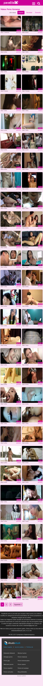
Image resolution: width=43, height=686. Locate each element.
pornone (40, 32)
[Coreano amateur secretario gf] (32, 395)
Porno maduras (22, 657)
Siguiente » (18, 604)
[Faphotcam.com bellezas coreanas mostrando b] (10, 512)
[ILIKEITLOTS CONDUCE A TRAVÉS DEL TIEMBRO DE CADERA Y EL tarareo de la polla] (32, 82)
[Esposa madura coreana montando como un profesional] (32, 297)
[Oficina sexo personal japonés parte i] (10, 277)
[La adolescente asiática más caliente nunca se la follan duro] (10, 219)
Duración (38, 12)
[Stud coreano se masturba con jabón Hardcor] (10, 180)
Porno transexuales (24, 660)
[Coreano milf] (32, 375)
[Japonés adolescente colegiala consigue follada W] (10, 199)
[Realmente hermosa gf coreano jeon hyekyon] (32, 551)
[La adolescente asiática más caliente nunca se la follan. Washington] (32, 356)
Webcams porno (8, 664)
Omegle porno (8, 657)
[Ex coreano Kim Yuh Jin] (32, 512)
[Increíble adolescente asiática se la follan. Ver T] (10, 140)
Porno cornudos (8, 672)
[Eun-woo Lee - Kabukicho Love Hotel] (10, 62)
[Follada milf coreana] (32, 336)
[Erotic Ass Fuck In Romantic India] (10, 551)
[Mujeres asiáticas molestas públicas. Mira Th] (32, 140)
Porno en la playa (23, 668)
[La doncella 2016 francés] (32, 23)
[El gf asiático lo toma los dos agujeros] (32, 414)
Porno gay (7, 660)
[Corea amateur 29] (32, 493)
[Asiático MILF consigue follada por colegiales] (10, 258)
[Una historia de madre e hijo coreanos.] (10, 101)
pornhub (18, 32)
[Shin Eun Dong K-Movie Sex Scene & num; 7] (10, 473)
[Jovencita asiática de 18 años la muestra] (32, 121)
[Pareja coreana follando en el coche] (10, 297)
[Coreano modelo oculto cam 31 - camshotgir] (10, 336)
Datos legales (8, 647)
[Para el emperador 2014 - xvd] (32, 453)
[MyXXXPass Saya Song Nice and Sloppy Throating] (10, 395)
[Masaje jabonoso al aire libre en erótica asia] (10, 453)
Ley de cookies (19, 647)
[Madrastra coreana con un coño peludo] (10, 414)
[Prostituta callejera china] (32, 180)
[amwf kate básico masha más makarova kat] (32, 62)
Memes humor (22, 653)
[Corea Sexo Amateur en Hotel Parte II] (32, 199)
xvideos (40, 110)
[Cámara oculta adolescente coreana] (10, 121)
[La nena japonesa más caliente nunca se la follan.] (32, 277)
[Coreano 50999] (32, 473)
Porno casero (22, 664)
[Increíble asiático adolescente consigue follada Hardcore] (10, 238)
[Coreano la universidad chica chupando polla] (32, 43)
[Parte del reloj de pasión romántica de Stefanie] (10, 434)
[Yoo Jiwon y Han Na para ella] (32, 571)
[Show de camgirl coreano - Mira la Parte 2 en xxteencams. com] (10, 317)
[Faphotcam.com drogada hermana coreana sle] (10, 356)
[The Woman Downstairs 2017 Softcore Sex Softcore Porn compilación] (32, 101)
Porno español (8, 668)
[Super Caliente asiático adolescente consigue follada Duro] (32, 219)
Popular (21, 12)
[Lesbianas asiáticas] (10, 590)
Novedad (29, 12)
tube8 (40, 541)
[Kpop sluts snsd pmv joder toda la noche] (10, 532)
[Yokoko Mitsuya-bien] (10, 493)
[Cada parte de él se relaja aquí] (32, 434)
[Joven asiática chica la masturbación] (10, 375)
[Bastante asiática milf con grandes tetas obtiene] (32, 238)
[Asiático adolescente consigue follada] (10, 160)
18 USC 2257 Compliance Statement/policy (21, 634)
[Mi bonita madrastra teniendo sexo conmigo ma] (32, 160)
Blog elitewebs (22, 672)
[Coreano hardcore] (10, 43)
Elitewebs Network (9, 653)
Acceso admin (21, 676)
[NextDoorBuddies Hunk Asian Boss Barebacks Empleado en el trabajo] (32, 317)
